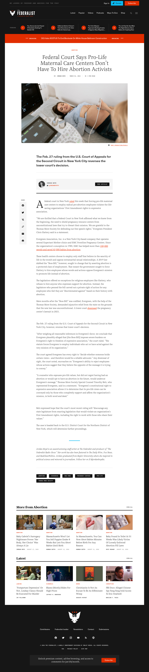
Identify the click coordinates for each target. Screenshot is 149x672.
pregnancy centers (83, 476)
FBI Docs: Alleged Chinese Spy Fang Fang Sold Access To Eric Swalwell (118, 590)
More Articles (102, 184)
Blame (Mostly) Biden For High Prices (58, 589)
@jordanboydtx (54, 185)
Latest (21, 558)
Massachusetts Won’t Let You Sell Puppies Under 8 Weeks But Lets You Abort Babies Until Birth (58, 541)
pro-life (100, 476)
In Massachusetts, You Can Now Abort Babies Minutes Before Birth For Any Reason (89, 541)
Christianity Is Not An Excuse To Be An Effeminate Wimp (89, 590)
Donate (118, 3)
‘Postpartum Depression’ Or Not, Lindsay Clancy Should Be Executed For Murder (29, 590)
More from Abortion (31, 507)
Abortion (42, 476)
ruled (71, 201)
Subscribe (132, 3)
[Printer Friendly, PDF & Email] (23, 240)
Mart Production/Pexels (119, 145)
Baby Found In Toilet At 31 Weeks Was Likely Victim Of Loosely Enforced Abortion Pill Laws (118, 541)
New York (68, 476)
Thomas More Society (46, 481)
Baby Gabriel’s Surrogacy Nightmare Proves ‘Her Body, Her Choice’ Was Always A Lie (28, 541)
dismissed (92, 308)
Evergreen (54, 476)
